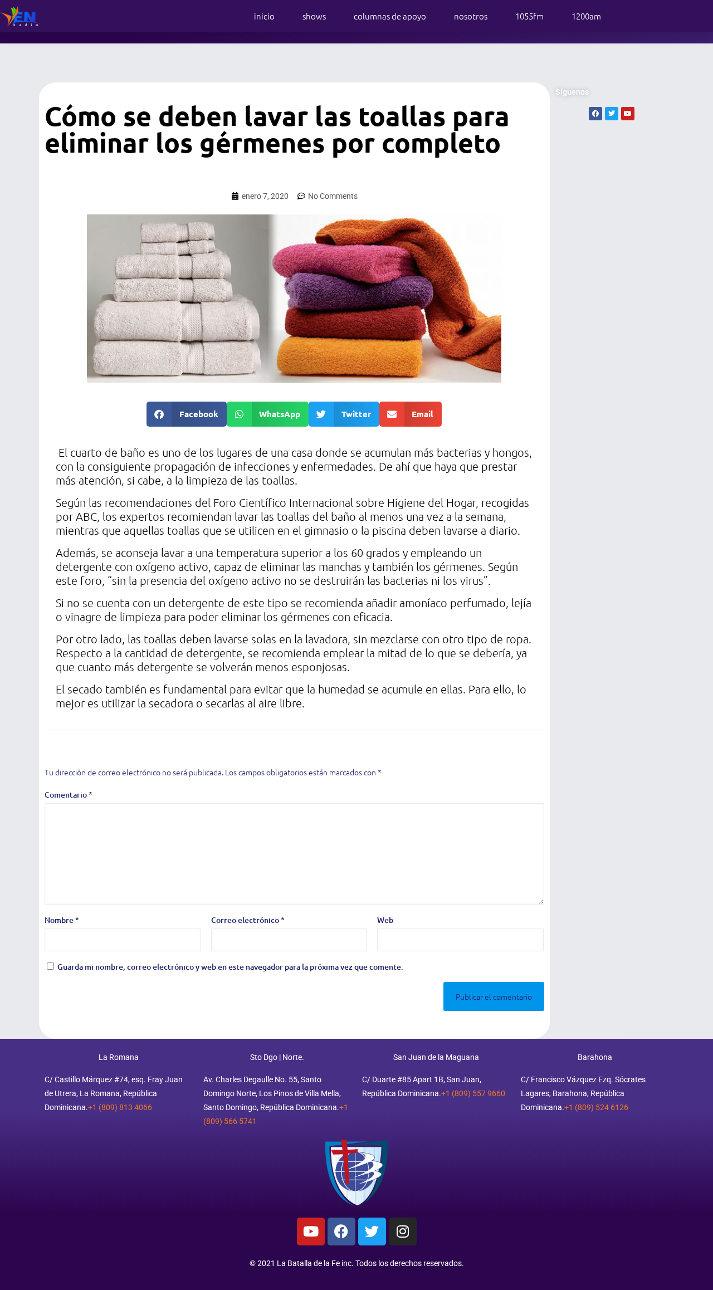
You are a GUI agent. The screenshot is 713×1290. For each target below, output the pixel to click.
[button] (186, 414)
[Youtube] (311, 1231)
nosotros (470, 16)
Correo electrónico (248, 920)
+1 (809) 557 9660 (473, 1093)
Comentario (68, 794)
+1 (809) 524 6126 (596, 1107)
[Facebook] (341, 1231)
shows (314, 16)
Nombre (62, 920)
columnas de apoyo (390, 16)
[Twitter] (372, 1231)
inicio (264, 16)
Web (385, 920)
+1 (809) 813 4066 (120, 1107)
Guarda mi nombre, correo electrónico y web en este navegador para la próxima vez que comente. (230, 966)
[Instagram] (403, 1231)
